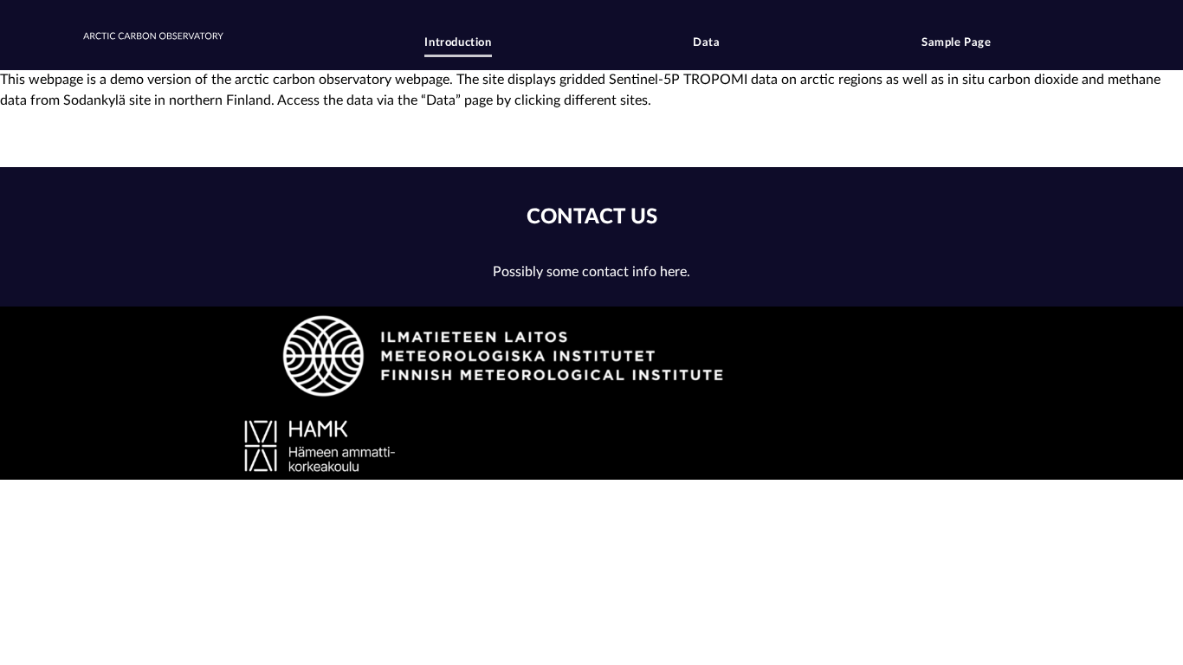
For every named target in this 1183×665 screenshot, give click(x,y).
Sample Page (956, 42)
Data (706, 42)
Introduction (457, 42)
